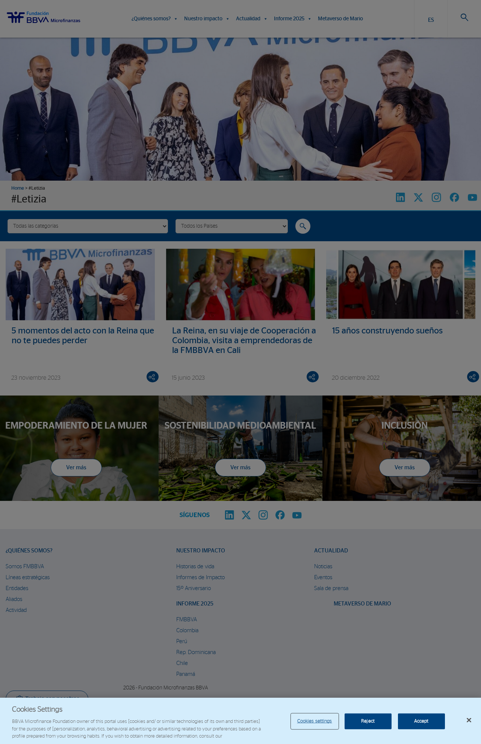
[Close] (469, 720)
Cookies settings (314, 721)
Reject (368, 721)
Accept (421, 721)
